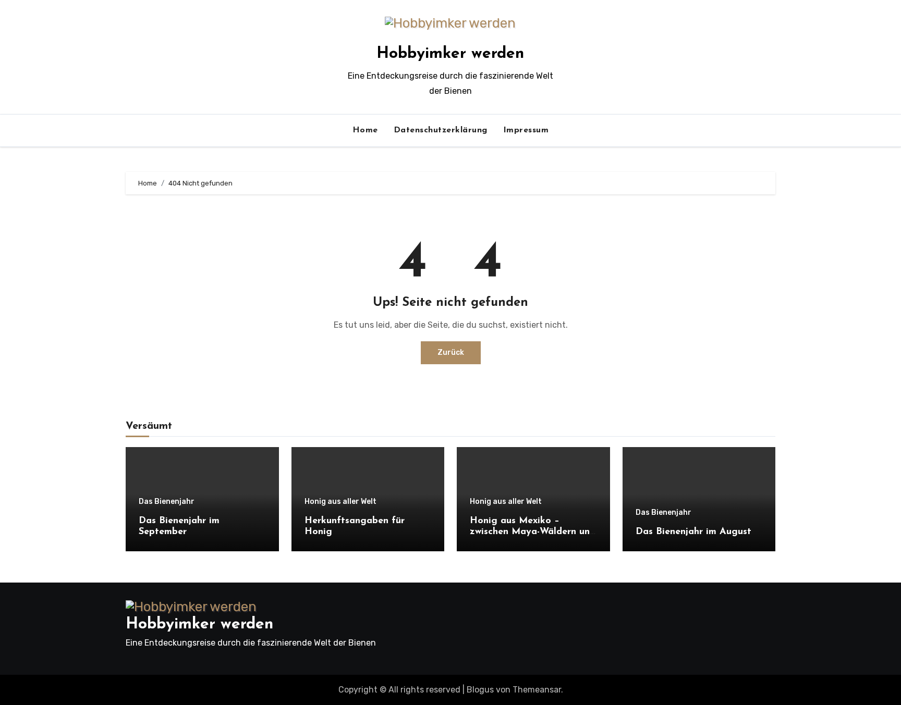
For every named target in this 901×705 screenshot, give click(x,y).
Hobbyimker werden (450, 54)
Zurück (450, 352)
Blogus (480, 690)
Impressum (526, 130)
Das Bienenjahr (166, 501)
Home (365, 130)
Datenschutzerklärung (441, 130)
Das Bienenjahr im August (693, 532)
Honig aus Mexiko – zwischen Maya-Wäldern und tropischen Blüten (532, 532)
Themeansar (537, 690)
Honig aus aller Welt (340, 501)
